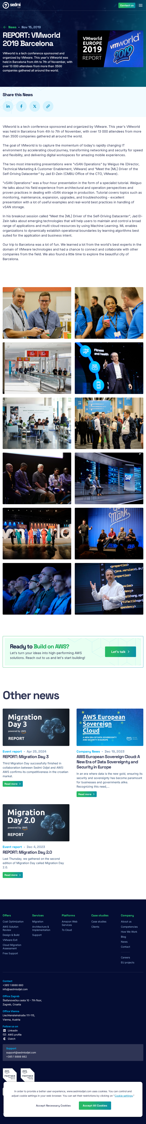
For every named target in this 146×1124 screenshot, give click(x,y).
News (12, 27)
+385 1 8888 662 (16, 1056)
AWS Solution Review (10, 928)
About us (126, 921)
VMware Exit (10, 939)
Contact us (127, 5)
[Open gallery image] (37, 313)
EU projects (127, 962)
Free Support (10, 953)
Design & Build (11, 934)
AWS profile (15, 1034)
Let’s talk (118, 652)
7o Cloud (67, 929)
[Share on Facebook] (21, 106)
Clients (95, 926)
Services (38, 915)
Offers (7, 915)
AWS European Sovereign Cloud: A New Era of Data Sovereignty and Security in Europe (108, 762)
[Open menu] (140, 5)
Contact (125, 946)
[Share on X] (34, 106)
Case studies (98, 921)
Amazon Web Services (69, 923)
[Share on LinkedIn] (8, 106)
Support (37, 934)
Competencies (129, 926)
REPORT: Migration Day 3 (25, 756)
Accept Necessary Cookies (53, 1105)
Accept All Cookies (95, 1105)
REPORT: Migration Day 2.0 (27, 852)
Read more (10, 783)
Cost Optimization (13, 921)
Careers (125, 957)
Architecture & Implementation (41, 928)
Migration (37, 921)
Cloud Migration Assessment (12, 946)
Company (127, 915)
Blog (123, 936)
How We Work (129, 931)
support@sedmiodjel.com (21, 1052)
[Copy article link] (48, 106)
